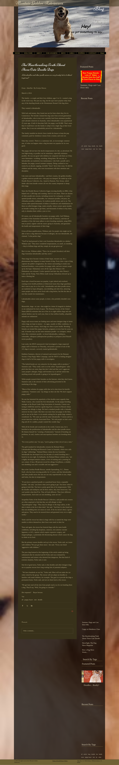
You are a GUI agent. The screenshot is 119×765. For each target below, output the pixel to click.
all (22, 600)
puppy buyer (28, 600)
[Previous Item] (83, 76)
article (85, 146)
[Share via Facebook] (22, 606)
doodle (40, 600)
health (100, 146)
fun (97, 146)
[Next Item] (99, 76)
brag (89, 146)
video (100, 149)
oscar (82, 149)
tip (97, 149)
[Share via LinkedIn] (32, 606)
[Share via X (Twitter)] (27, 606)
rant (35, 600)
